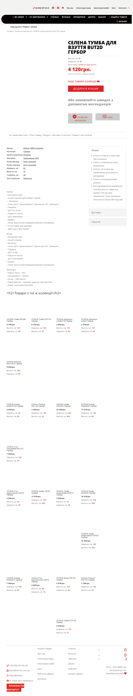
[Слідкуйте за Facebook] (125, 649)
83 (81, 61)
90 (19, 331)
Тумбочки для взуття (23, 31)
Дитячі (71, 663)
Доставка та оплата (61, 135)
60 (19, 374)
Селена (26, 151)
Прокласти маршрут (15, 687)
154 (68, 586)
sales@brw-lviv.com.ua (19, 670)
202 (69, 413)
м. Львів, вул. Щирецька (21, 680)
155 (94, 586)
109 (44, 500)
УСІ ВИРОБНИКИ (37, 17)
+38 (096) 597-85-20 (41, 8)
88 (18, 416)
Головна (10, 31)
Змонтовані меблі (101, 8)
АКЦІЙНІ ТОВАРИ (118, 17)
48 (18, 501)
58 (69, 505)
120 (44, 413)
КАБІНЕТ (102, 17)
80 (69, 331)
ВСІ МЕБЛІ (19, 17)
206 (18, 370)
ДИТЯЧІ (91, 17)
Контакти (123, 8)
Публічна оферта (46, 673)
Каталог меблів (75, 673)
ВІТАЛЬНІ (66, 17)
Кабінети (72, 668)
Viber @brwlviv (16, 675)
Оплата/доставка (83, 8)
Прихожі (72, 658)
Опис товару (35, 135)
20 (43, 416)
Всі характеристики (18, 135)
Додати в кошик (85, 88)
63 (94, 331)
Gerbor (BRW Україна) (33, 148)
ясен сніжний (29, 161)
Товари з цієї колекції (82, 135)
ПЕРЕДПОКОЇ (79, 17)
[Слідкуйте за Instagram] (125, 655)
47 (79, 58)
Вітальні (72, 653)
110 (68, 328)
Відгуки (46, 135)
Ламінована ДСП (31, 158)
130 (69, 629)
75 (44, 592)
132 (18, 328)
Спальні (72, 648)
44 (24, 175)
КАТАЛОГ (122, 21)
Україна (27, 155)
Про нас (70, 8)
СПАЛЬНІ (55, 17)
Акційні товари (45, 648)
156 (44, 328)
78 (18, 460)
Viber (109, 117)
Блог (114, 8)
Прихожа (27, 178)
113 (93, 328)
